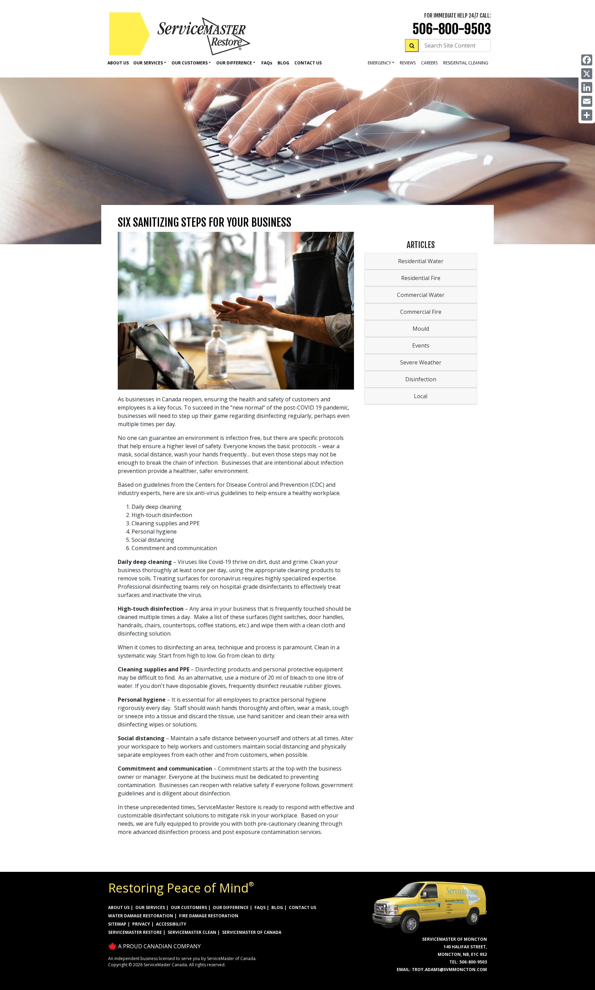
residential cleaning (465, 63)
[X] (587, 74)
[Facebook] (587, 60)
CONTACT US (302, 907)
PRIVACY (141, 924)
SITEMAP (117, 924)
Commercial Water (421, 295)
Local (420, 396)
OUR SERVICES (150, 907)
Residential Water (420, 261)
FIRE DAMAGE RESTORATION (208, 916)
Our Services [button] (148, 63)
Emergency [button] (379, 63)
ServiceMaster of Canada (251, 932)
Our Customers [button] (189, 63)
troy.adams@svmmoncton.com (449, 969)
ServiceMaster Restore (135, 932)
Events (420, 345)
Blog (283, 63)
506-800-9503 (452, 29)
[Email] (587, 101)
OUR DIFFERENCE (231, 907)
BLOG (277, 907)
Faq (266, 63)
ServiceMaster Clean (192, 932)
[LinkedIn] (587, 87)
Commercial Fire (420, 312)
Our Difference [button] (234, 63)
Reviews (408, 63)
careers (429, 63)
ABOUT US (118, 907)
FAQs (259, 907)
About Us (118, 63)
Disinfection (420, 379)
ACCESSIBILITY (171, 924)
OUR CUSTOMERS (189, 907)
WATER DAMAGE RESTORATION (140, 916)
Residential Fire (420, 278)
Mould (421, 328)
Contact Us (308, 63)
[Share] (587, 115)
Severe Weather (420, 362)
